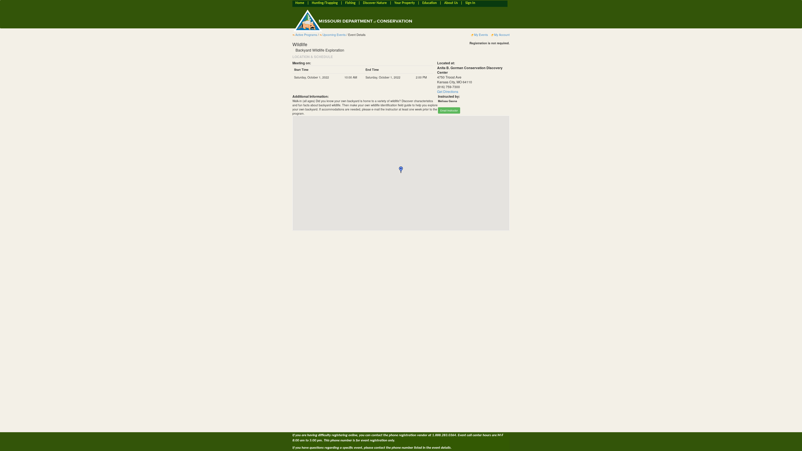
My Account (501, 35)
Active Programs (306, 35)
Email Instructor (449, 110)
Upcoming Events (334, 35)
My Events (481, 35)
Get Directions (447, 91)
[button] (401, 169)
